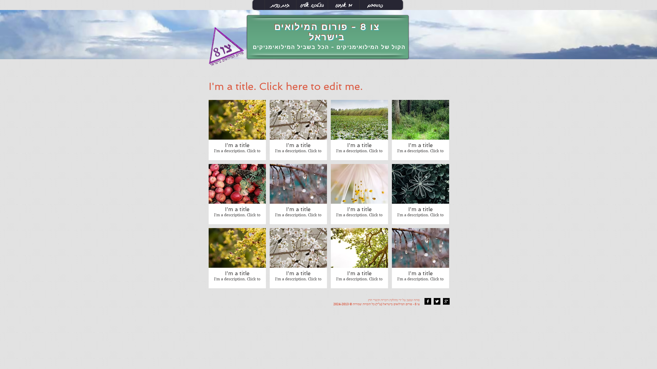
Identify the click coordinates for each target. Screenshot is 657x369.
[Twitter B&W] (437, 301)
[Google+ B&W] (446, 301)
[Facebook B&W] (427, 301)
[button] (237, 130)
